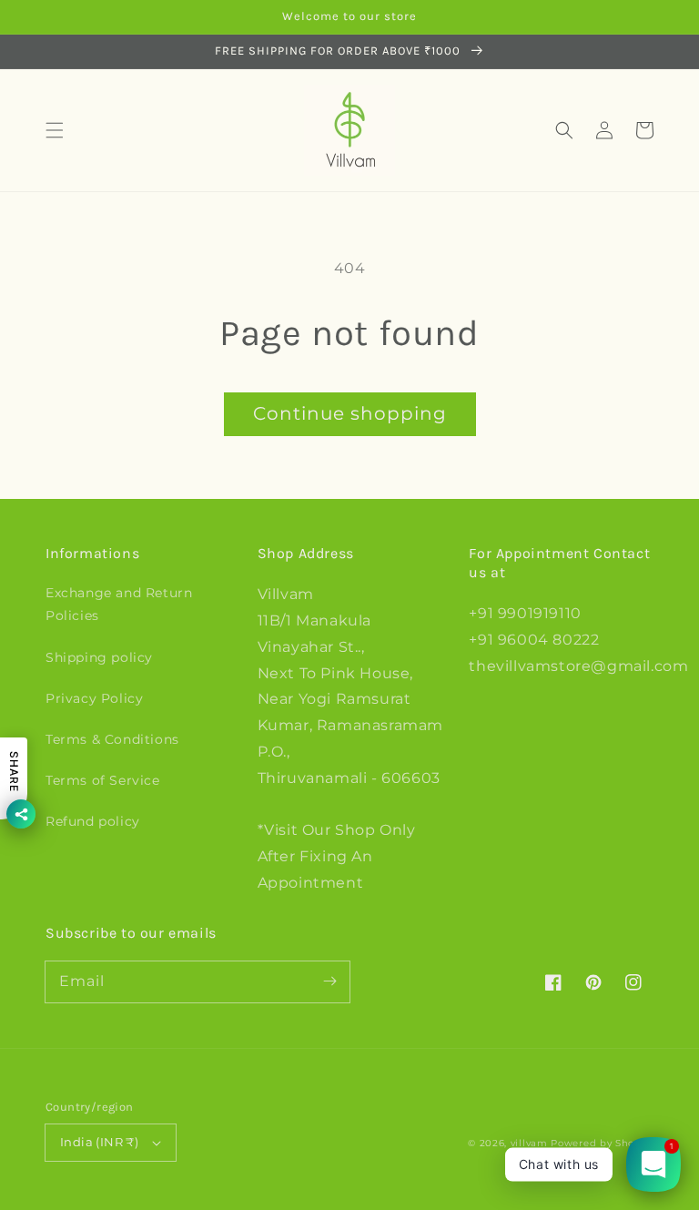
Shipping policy (99, 657)
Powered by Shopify (602, 1143)
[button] (55, 130)
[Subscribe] (329, 981)
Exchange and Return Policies (119, 604)
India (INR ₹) (99, 1141)
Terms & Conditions (112, 739)
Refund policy (93, 821)
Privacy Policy (94, 698)
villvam (529, 1143)
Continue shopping (350, 413)
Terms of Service (103, 780)
